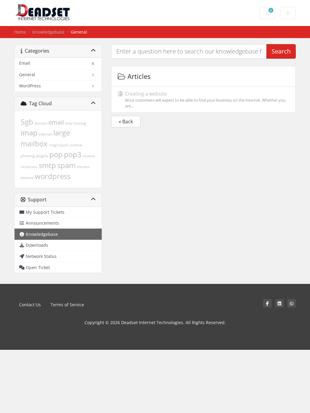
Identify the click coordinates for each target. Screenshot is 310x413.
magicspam (58, 145)
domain (41, 123)
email (56, 122)
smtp (47, 165)
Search (281, 51)
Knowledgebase (48, 32)
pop (56, 154)
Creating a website (204, 99)
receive (89, 155)
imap (29, 133)
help (68, 123)
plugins (42, 155)
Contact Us (30, 304)
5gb (27, 122)
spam (66, 165)
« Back (126, 121)
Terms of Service (67, 304)
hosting (80, 123)
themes (83, 166)
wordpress (53, 176)
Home (20, 32)
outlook (76, 145)
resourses (29, 166)
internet (45, 134)
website (27, 177)
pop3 (72, 154)
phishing (28, 155)
